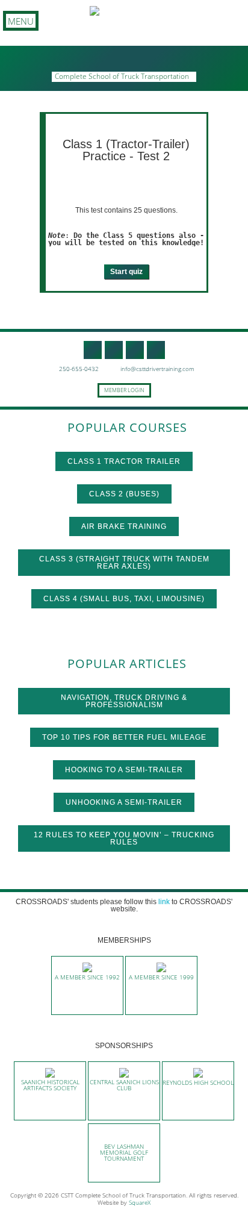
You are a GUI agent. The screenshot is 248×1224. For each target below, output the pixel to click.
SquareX (139, 1202)
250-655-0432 (78, 368)
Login (136, 390)
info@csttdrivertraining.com (156, 368)
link (164, 902)
